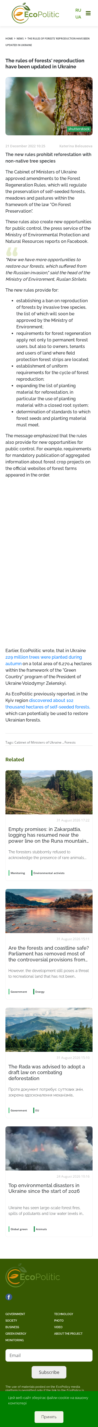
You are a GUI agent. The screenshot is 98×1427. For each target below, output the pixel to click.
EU (37, 1110)
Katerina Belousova (76, 145)
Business (12, 1327)
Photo (59, 1320)
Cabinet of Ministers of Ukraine (38, 742)
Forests (70, 742)
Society (11, 1320)
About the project (68, 1333)
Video (58, 1327)
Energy (39, 992)
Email (15, 1355)
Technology (63, 1314)
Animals (41, 1229)
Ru (78, 10)
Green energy (15, 1333)
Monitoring (14, 1340)
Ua (78, 16)
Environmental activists (49, 873)
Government (15, 1314)
